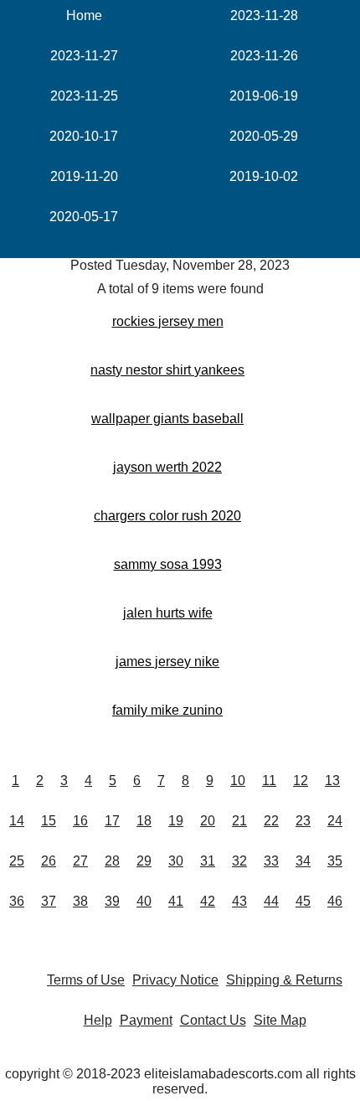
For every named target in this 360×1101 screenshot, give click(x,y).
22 (271, 821)
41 (175, 901)
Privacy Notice (175, 980)
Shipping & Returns (284, 980)
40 (144, 901)
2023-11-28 (264, 15)
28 (112, 861)
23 (303, 821)
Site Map (280, 1020)
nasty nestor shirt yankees (167, 370)
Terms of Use (86, 980)
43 (239, 901)
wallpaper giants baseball (167, 418)
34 (303, 861)
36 (16, 901)
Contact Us (213, 1020)
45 (303, 901)
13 (332, 780)
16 (80, 821)
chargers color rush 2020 (167, 516)
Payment (146, 1020)
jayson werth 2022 (167, 467)
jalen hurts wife (168, 613)
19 (175, 821)
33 (271, 861)
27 (80, 861)
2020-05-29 (263, 136)
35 (334, 861)
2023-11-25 (84, 96)
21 (239, 821)
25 (16, 861)
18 (144, 821)
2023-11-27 (84, 56)
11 (269, 780)
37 (48, 901)
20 (207, 821)
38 (80, 901)
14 (16, 821)
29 (144, 861)
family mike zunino (167, 710)
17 (112, 821)
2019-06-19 (263, 96)
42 (207, 901)
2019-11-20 (84, 176)
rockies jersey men (168, 321)
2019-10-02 (263, 176)
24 (334, 821)
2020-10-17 (83, 136)
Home (84, 15)
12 (300, 780)
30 (175, 861)
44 (271, 901)
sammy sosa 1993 (168, 564)
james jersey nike (167, 661)
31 (207, 861)
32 (239, 861)
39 (112, 901)
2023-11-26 (264, 56)
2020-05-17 (83, 216)
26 (48, 861)
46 (334, 901)
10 (237, 780)
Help (98, 1020)
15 (48, 821)
